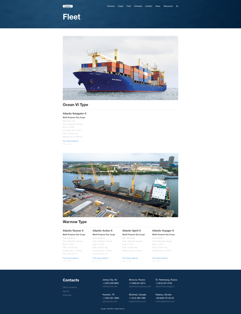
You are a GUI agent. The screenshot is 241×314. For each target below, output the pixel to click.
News (158, 6)
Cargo (120, 6)
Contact (148, 6)
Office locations (70, 287)
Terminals (67, 295)
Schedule (138, 6)
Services (111, 6)
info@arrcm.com (110, 287)
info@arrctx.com (110, 302)
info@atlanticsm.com (165, 302)
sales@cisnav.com (137, 302)
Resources (168, 6)
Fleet (129, 6)
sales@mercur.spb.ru (165, 287)
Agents (66, 291)
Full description (71, 141)
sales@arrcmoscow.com (140, 287)
